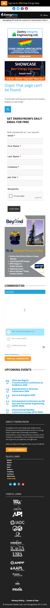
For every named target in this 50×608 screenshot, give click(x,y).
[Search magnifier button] (8, 109)
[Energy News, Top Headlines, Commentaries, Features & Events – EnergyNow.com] (9, 15)
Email (11, 135)
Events (9, 469)
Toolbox (10, 472)
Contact (10, 474)
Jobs (8, 467)
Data (9, 465)
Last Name (14, 156)
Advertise (11, 476)
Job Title (13, 177)
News (9, 462)
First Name (14, 146)
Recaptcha (13, 189)
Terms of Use (32, 600)
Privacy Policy (18, 600)
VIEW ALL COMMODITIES (18, 358)
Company (13, 167)
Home (9, 460)
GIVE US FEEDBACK (16, 450)
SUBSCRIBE (11, 478)
